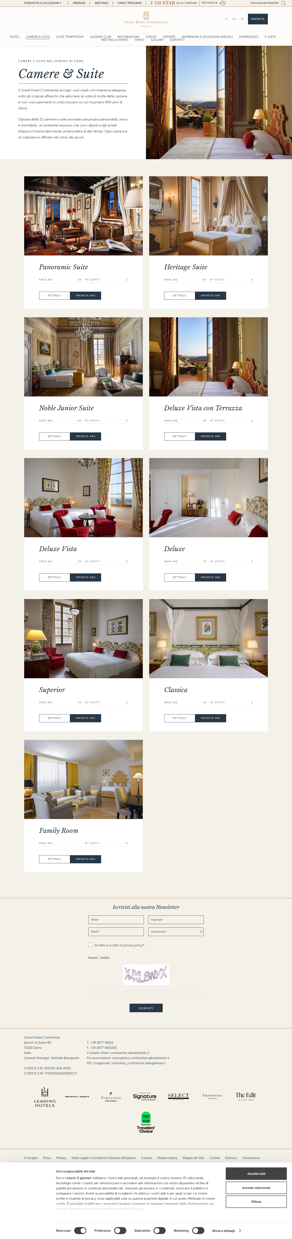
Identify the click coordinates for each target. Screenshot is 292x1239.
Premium (79, 3)
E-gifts (270, 37)
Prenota (258, 19)
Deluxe (174, 549)
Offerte (169, 37)
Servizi (151, 37)
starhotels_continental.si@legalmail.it (138, 1063)
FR (242, 19)
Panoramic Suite (63, 267)
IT (226, 19)
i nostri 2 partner (78, 1178)
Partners (231, 1158)
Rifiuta (256, 1201)
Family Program (130, 3)
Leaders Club (100, 37)
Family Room (58, 831)
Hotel (15, 37)
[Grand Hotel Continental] (146, 19)
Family (140, 40)
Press (47, 1158)
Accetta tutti (256, 1173)
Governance (251, 1158)
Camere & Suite (38, 37)
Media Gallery (167, 1158)
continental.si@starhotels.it (129, 1053)
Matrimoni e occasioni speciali (207, 37)
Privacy (61, 1158)
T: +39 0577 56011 (100, 1042)
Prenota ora (85, 295)
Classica (176, 690)
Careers (146, 1158)
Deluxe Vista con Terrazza (203, 408)
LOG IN (179, 3)
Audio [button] (105, 958)
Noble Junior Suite (66, 408)
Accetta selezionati (256, 1187)
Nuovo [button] (92, 958)
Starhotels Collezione (41, 3)
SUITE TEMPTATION (70, 37)
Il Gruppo (31, 1158)
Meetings (101, 3)
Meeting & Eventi (114, 40)
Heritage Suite (185, 267)
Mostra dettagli (223, 1230)
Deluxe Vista (58, 549)
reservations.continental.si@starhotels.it (140, 1058)
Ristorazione (128, 37)
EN (234, 19)
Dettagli (54, 295)
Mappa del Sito (193, 1158)
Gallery (157, 40)
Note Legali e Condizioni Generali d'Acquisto (104, 1158)
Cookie (214, 1158)
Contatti (177, 40)
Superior (52, 690)
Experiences (248, 37)
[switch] (120, 1230)
